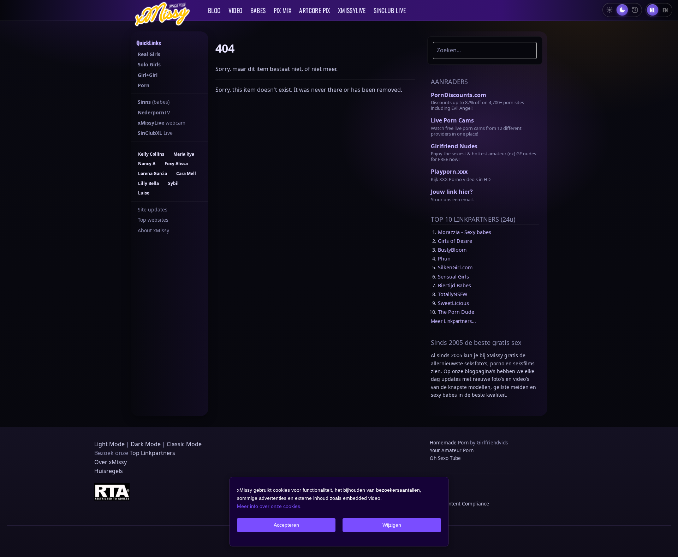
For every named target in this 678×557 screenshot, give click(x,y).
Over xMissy (110, 462)
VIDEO (235, 10)
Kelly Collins (151, 154)
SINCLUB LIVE (390, 10)
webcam (161, 122)
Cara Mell (186, 173)
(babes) (154, 101)
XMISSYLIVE (352, 10)
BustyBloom (452, 249)
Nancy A (146, 164)
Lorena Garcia (152, 173)
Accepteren (286, 525)
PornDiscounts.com (458, 95)
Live (155, 133)
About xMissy (153, 230)
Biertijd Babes (454, 285)
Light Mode (109, 444)
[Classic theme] (635, 10)
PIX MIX (283, 10)
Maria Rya (183, 154)
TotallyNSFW (452, 294)
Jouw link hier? (452, 192)
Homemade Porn (449, 442)
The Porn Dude (456, 312)
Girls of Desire (455, 241)
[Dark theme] (622, 10)
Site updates (152, 209)
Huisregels (108, 471)
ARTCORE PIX (314, 10)
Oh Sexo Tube (445, 458)
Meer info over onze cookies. (269, 506)
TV (154, 112)
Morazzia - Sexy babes (464, 232)
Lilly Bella (148, 183)
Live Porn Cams (452, 120)
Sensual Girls (453, 276)
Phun (444, 258)
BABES (258, 10)
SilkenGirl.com (455, 267)
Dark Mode (146, 444)
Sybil (173, 183)
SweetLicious (453, 303)
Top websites (153, 219)
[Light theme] (609, 10)
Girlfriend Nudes (454, 146)
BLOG (214, 10)
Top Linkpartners (152, 453)
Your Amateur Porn (452, 450)
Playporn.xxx (449, 171)
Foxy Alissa (176, 164)
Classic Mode (184, 444)
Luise (143, 193)
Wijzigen (391, 525)
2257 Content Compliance (459, 503)
